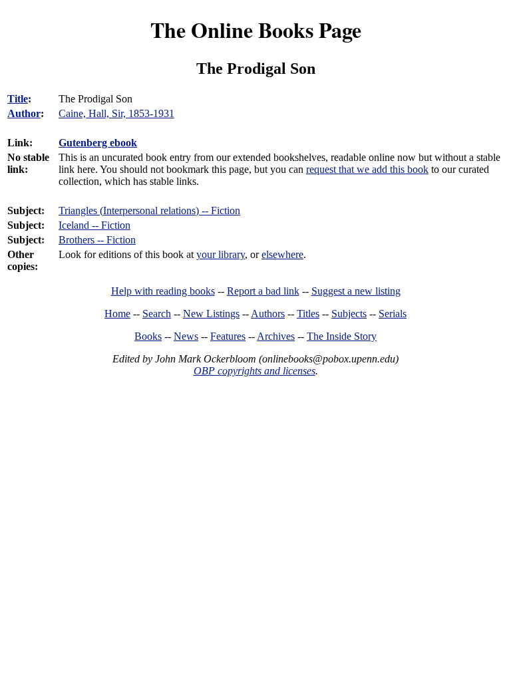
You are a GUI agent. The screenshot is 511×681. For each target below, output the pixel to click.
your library (220, 254)
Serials (393, 313)
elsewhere (282, 254)
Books (148, 336)
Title (17, 98)
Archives (276, 336)
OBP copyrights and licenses (254, 370)
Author (24, 113)
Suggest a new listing (356, 291)
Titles (308, 313)
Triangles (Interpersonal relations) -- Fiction (149, 210)
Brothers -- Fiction (97, 239)
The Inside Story (342, 336)
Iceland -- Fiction (94, 225)
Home (117, 313)
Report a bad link (263, 291)
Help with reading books (163, 291)
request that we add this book (367, 169)
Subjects (349, 313)
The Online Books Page (255, 29)
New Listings (211, 313)
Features (228, 336)
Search (156, 313)
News (186, 336)
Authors (268, 313)
